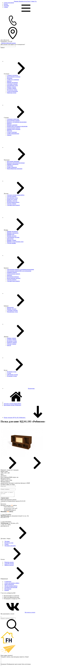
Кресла (9, 345)
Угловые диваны (11, 88)
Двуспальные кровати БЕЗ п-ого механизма (19, 271)
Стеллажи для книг (12, 84)
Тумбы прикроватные (13, 133)
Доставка (6, 5)
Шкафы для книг (11, 235)
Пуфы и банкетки (12, 167)
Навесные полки (11, 92)
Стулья (9, 373)
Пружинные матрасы (13, 276)
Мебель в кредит (9, 565)
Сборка (6, 7)
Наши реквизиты (9, 584)
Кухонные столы (11, 371)
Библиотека (10, 238)
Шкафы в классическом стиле (15, 241)
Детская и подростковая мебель (15, 195)
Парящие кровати (12, 272)
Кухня (5, 370)
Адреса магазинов (9, 2)
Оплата (6, 4)
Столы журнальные (12, 91)
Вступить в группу (30, 612)
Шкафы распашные (12, 82)
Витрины (9, 78)
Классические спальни (13, 120)
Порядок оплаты (9, 562)
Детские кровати (11, 196)
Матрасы (9, 130)
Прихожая (6, 160)
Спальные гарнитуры (13, 119)
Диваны (6, 336)
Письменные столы (12, 85)
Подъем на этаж (9, 542)
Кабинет (6, 306)
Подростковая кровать (13, 202)
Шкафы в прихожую (12, 164)
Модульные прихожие (13, 161)
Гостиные (6, 73)
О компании (8, 581)
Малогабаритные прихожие (14, 168)
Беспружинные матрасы (13, 278)
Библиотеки (10, 307)
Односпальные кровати (13, 127)
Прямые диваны (11, 87)
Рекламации (8, 588)
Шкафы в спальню (12, 125)
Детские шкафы (11, 243)
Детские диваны (11, 203)
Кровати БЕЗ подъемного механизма (17, 126)
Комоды (9, 81)
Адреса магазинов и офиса (12, 583)
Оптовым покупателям (11, 587)
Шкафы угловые (11, 240)
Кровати (6, 268)
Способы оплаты (9, 563)
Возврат (7, 590)
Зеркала (9, 135)
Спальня (6, 117)
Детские (6, 193)
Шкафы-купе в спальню (13, 129)
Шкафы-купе (10, 234)
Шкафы (6, 230)
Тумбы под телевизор (13, 79)
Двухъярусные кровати (13, 205)
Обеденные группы (12, 374)
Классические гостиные (13, 76)
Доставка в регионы (10, 545)
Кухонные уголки (12, 341)
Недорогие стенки (12, 89)
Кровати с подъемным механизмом (16, 122)
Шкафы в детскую (12, 200)
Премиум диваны (12, 342)
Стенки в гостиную (12, 75)
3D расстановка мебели (11, 586)
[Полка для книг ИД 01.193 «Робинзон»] (22, 456)
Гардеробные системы (13, 237)
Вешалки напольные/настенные (16, 162)
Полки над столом (12, 199)
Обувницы (10, 165)
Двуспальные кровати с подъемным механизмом (20, 269)
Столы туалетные (12, 132)
